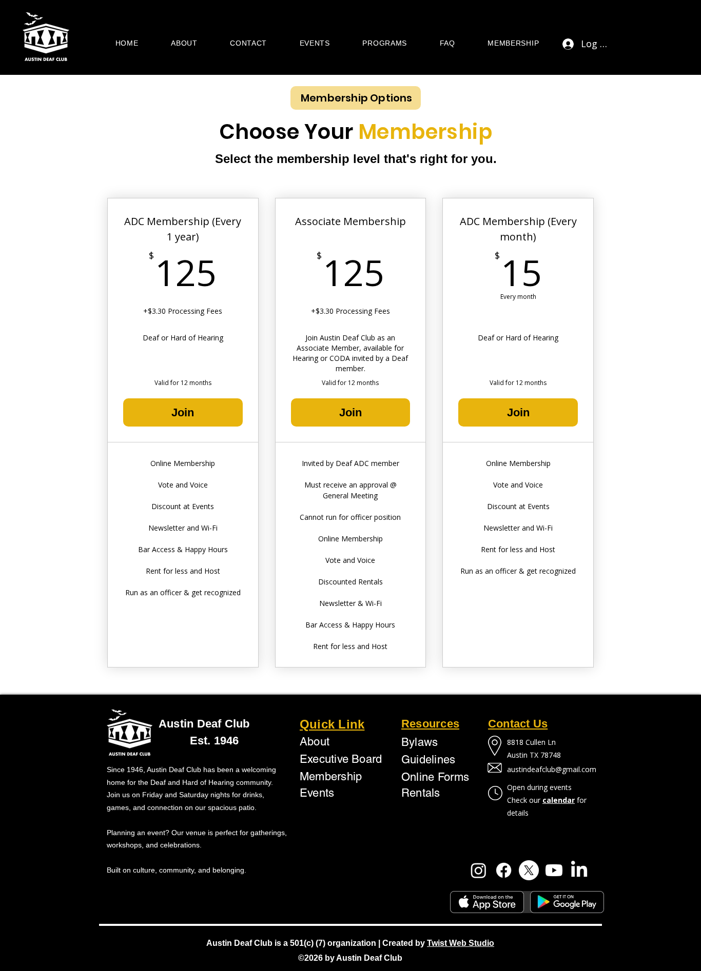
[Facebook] (504, 870)
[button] (183, 43)
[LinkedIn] (579, 870)
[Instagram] (479, 870)
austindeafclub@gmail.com (551, 769)
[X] (529, 870)
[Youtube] (554, 870)
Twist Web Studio (460, 943)
